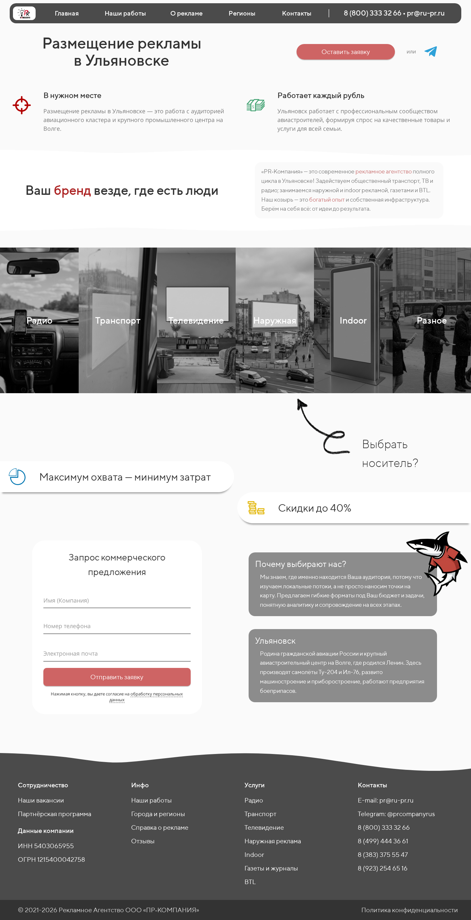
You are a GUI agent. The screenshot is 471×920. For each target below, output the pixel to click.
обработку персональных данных (146, 697)
